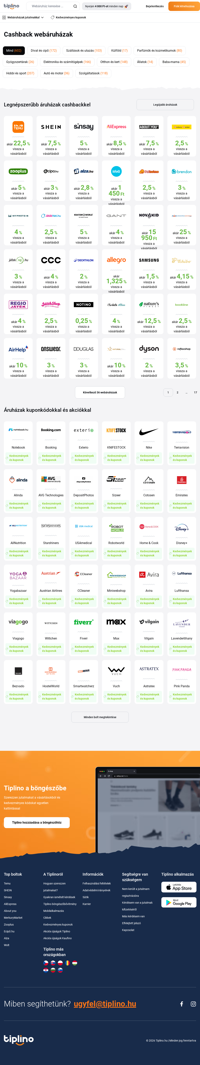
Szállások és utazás (84, 50)
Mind (13, 50)
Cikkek (47, 917)
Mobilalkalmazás (53, 910)
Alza (6, 938)
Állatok (145, 62)
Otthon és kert (114, 62)
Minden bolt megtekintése (100, 717)
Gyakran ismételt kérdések (59, 897)
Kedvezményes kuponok (58, 924)
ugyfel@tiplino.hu (105, 1003)
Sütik (86, 897)
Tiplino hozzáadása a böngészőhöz (37, 822)
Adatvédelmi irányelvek (96, 890)
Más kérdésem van (133, 916)
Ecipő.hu (9, 931)
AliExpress (10, 904)
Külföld (119, 50)
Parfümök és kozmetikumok (159, 50)
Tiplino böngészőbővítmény (60, 904)
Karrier (87, 904)
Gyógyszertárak (20, 62)
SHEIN (8, 890)
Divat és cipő (44, 50)
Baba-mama (174, 62)
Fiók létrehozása (184, 6)
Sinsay (8, 897)
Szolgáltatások (93, 73)
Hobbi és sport (20, 73)
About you (10, 910)
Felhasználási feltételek (97, 883)
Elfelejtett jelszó (131, 923)
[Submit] (75, 6)
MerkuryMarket (13, 917)
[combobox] (53, 6)
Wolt (6, 945)
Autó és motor (57, 73)
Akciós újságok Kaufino (57, 938)
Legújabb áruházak (165, 104)
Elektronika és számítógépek (67, 62)
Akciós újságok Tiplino (56, 931)
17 (195, 392)
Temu (7, 883)
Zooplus (9, 924)
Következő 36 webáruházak (100, 392)
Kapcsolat (128, 930)
